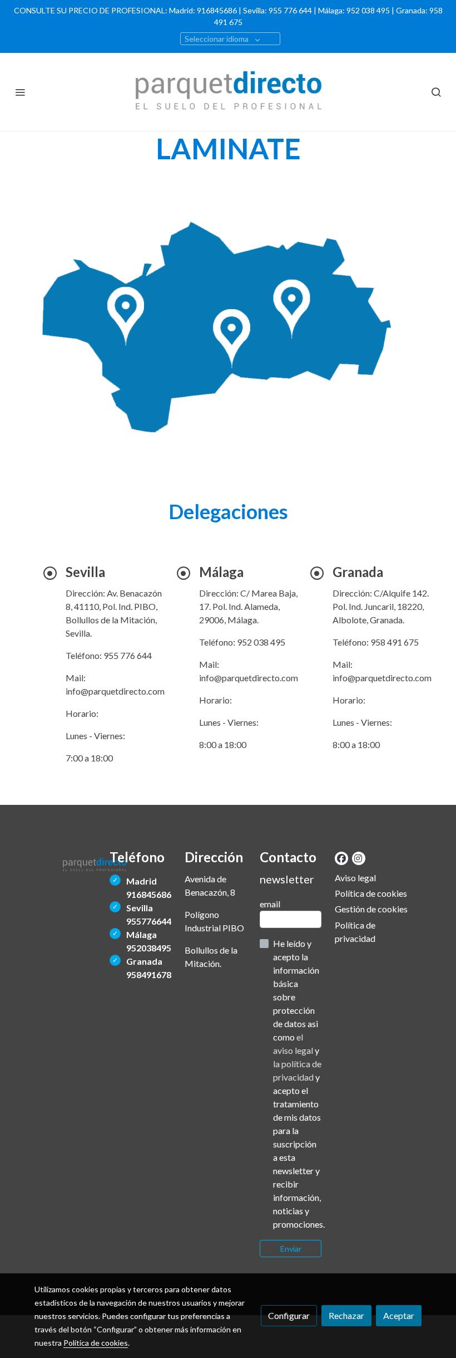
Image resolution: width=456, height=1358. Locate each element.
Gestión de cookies (371, 908)
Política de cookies (371, 893)
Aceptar (398, 1315)
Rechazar (346, 1315)
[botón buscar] (436, 91)
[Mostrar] (226, 330)
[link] (228, 92)
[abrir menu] (20, 91)
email (270, 903)
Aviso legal (355, 877)
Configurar (289, 1315)
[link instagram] (358, 857)
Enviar (290, 1248)
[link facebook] (341, 857)
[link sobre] (65, 862)
